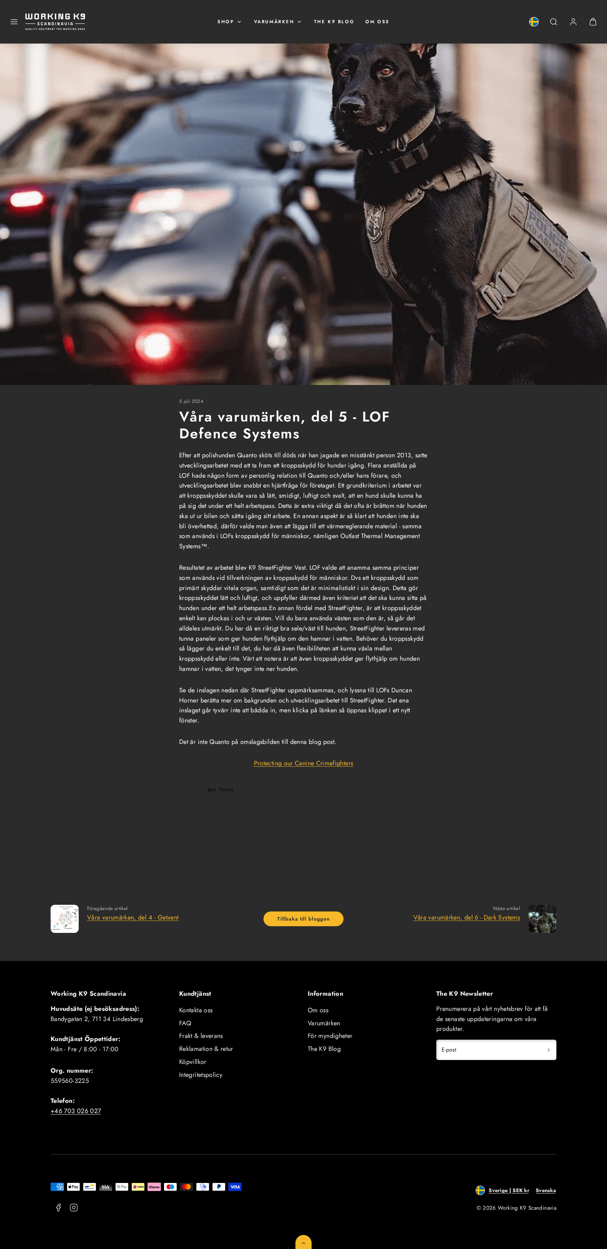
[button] (14, 21)
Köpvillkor (193, 1061)
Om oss (377, 21)
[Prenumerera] (548, 1050)
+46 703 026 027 (76, 1111)
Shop (225, 21)
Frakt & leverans (201, 1035)
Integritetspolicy (200, 1074)
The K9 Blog (334, 21)
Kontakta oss (196, 1010)
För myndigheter (330, 1035)
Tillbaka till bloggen (303, 918)
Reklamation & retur (206, 1048)
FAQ (185, 1023)
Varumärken (274, 21)
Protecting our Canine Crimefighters (303, 763)
